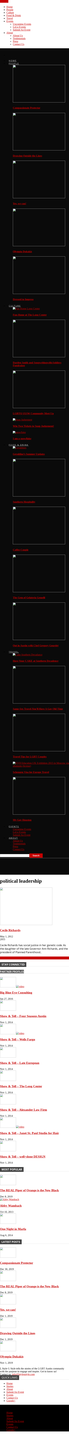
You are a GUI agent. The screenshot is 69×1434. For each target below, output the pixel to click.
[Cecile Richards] (26, 924)
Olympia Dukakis (22, 251)
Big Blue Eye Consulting (16, 992)
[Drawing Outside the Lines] (39, 149)
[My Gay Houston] (39, 813)
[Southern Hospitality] (39, 495)
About (9, 32)
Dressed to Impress (23, 299)
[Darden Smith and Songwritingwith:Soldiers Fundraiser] (39, 356)
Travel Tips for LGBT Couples (30, 756)
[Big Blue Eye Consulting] (12, 986)
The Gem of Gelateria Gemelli (29, 597)
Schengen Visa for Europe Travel (31, 772)
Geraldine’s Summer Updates (29, 454)
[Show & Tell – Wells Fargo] (12, 1033)
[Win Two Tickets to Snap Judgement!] (22, 419)
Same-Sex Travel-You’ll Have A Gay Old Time (38, 708)
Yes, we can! (19, 203)
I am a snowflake (22, 438)
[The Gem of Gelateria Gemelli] (39, 591)
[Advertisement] (25, 865)
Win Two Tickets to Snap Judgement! (33, 426)
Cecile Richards (10, 930)
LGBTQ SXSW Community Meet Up (33, 413)
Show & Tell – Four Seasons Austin (23, 1016)
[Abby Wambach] (9, 1199)
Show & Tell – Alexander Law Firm (23, 1109)
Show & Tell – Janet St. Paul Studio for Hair (29, 1133)
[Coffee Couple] (39, 543)
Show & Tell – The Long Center (21, 1086)
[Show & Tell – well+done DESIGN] (8, 1150)
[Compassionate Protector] (39, 101)
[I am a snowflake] (19, 432)
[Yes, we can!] (39, 197)
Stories (9, 1386)
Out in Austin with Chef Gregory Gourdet (35, 645)
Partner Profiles (12, 971)
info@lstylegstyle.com (23, 1374)
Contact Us (18, 44)
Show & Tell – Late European (19, 1063)
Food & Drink (13, 15)
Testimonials (19, 38)
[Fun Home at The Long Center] (26, 308)
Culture (10, 12)
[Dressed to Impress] (39, 293)
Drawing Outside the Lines (27, 155)
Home (9, 6)
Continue (4, 958)
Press (15, 41)
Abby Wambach (11, 1205)
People (9, 9)
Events (9, 21)
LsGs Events (19, 27)
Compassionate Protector (26, 107)
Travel (9, 18)
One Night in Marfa (13, 1229)
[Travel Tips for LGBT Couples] (39, 750)
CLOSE (4, 1)
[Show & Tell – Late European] (8, 1056)
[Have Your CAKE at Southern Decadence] (27, 654)
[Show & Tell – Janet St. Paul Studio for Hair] (12, 1126)
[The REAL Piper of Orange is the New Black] (8, 1184)
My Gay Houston (22, 820)
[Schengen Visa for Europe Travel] (41, 766)
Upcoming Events (22, 24)
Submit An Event (21, 29)
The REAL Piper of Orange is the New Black (29, 1190)
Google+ (10, 1400)
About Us (18, 35)
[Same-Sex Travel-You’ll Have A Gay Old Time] (39, 702)
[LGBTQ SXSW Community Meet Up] (39, 407)
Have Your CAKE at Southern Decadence (35, 661)
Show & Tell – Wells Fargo (17, 1039)
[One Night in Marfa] (8, 1223)
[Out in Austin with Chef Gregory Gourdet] (39, 639)
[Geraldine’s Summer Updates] (19, 447)
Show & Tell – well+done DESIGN (22, 1156)
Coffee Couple (20, 549)
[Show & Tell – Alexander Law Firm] (8, 1103)
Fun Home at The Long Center (30, 314)
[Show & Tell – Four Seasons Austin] (8, 1009)
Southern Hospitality (24, 501)
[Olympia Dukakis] (39, 245)
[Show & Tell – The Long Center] (8, 1080)
